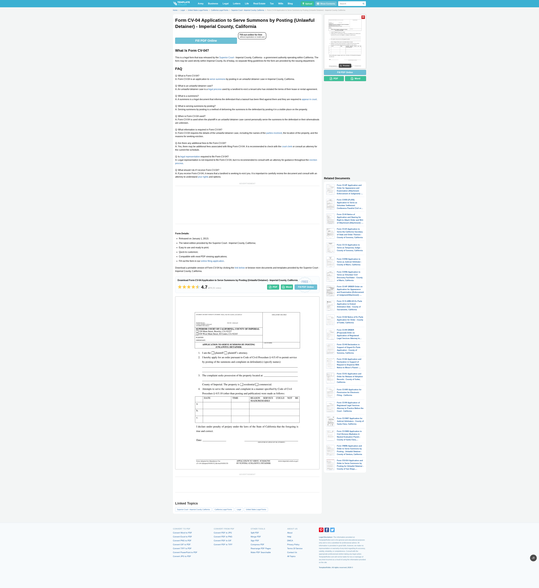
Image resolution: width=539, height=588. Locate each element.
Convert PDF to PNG (223, 537)
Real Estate (259, 3)
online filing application (212, 261)
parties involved (274, 133)
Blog (290, 3)
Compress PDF (257, 544)
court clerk (287, 146)
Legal (226, 3)
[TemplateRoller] (181, 3)
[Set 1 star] (180, 287)
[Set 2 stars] (184, 287)
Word (289, 287)
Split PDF (255, 533)
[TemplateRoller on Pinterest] (321, 530)
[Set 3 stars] (189, 287)
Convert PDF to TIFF (223, 544)
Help (289, 537)
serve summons (217, 79)
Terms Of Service (294, 548)
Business (213, 3)
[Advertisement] (247, 204)
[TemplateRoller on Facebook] (327, 530)
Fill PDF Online (206, 40)
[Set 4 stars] (193, 287)
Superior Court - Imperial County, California (193, 510)
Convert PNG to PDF (182, 540)
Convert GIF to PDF (182, 544)
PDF (275, 287)
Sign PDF (255, 540)
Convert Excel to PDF (182, 537)
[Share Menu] (533, 558)
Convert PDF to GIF (222, 540)
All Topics (291, 556)
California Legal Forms (223, 510)
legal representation (190, 156)
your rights (203, 177)
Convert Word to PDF (182, 533)
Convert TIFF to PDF (182, 548)
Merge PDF (256, 537)
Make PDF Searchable (261, 552)
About (289, 533)
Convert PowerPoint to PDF (185, 552)
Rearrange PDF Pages (261, 548)
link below (240, 268)
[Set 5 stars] (198, 287)
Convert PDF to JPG (223, 533)
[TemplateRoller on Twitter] (332, 530)
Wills (280, 3)
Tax (272, 3)
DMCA (290, 540)
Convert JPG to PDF (182, 556)
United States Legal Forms (256, 510)
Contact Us (292, 552)
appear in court (309, 99)
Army (201, 3)
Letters (236, 3)
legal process (214, 89)
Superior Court (226, 57)
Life (247, 3)
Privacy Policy (293, 544)
